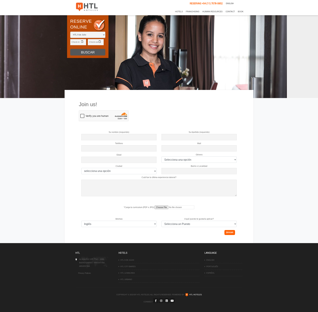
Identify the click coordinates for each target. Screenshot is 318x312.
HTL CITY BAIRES (127, 266)
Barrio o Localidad (199, 166)
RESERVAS (206, 3)
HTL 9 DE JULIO (127, 260)
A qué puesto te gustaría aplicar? (199, 219)
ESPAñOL (210, 273)
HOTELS (179, 11)
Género (199, 155)
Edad (119, 155)
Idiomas (119, 219)
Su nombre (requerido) (119, 132)
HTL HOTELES (195, 295)
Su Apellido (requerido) (199, 132)
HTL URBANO (126, 279)
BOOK (240, 11)
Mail (199, 143)
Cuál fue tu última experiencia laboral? (159, 177)
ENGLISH (230, 3)
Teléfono (119, 143)
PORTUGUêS (212, 266)
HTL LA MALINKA (127, 273)
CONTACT (230, 11)
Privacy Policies (84, 273)
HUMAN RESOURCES (212, 11)
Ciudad (119, 166)
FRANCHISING (192, 11)
